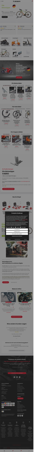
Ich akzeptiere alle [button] (17, 229)
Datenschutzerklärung (25, 219)
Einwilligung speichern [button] (17, 231)
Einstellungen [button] (17, 220)
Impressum (25, 239)
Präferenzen (9, 239)
